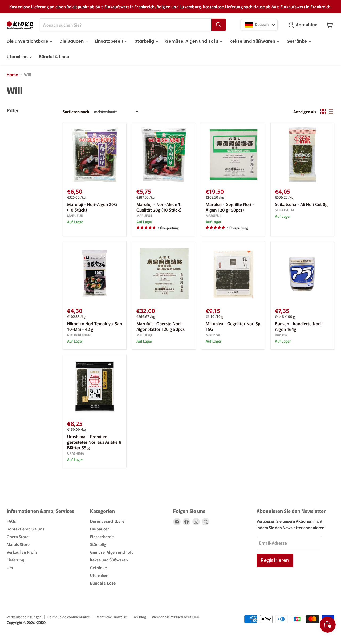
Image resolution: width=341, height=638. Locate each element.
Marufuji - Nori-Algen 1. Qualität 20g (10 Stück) (158, 207)
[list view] (330, 111)
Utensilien (18, 57)
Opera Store (18, 536)
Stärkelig (145, 41)
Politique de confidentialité (68, 616)
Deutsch (261, 24)
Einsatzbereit (109, 41)
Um (10, 567)
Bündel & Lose (54, 57)
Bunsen (281, 334)
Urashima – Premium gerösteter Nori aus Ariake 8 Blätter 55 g (94, 442)
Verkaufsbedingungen (24, 616)
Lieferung (15, 559)
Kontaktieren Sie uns (25, 529)
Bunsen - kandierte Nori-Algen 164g (299, 326)
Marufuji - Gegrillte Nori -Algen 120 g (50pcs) (230, 207)
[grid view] (323, 111)
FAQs (11, 521)
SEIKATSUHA (284, 209)
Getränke (297, 41)
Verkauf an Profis (22, 552)
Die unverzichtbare (28, 41)
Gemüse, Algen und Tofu (192, 41)
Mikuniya (213, 334)
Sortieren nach (76, 111)
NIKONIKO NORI (79, 334)
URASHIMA (75, 453)
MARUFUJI (75, 215)
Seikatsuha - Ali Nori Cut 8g (301, 204)
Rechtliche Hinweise (111, 616)
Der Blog (139, 616)
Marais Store (18, 544)
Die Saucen (72, 41)
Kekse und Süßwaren (252, 41)
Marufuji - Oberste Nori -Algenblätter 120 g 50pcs (160, 326)
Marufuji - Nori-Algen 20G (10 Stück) (92, 207)
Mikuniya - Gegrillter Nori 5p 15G (233, 326)
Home (12, 74)
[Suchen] (218, 25)
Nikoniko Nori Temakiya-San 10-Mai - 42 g (94, 326)
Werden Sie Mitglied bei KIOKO (175, 616)
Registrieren (275, 560)
